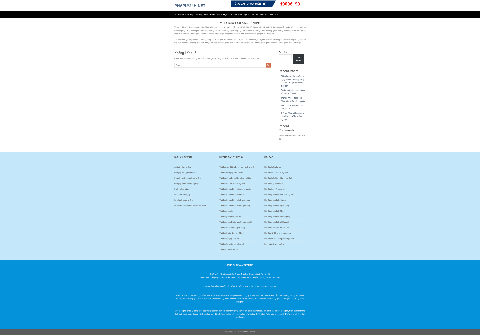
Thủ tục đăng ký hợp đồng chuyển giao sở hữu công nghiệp (292, 116)
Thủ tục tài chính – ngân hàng (232, 228)
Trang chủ (179, 15)
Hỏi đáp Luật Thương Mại (275, 189)
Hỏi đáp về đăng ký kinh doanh (277, 233)
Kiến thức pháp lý (258, 15)
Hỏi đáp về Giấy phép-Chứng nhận (279, 239)
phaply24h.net (186, 6)
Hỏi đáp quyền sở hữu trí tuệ (276, 228)
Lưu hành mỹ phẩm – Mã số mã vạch (190, 206)
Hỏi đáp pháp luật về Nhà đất (276, 222)
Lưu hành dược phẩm (183, 200)
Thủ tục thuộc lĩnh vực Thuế (231, 233)
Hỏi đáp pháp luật (239, 15)
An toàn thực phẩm (182, 167)
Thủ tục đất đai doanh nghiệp (232, 184)
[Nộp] (268, 65)
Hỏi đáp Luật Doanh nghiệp (276, 173)
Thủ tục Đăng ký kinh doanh (231, 173)
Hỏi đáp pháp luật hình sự (275, 200)
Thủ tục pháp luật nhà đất (230, 217)
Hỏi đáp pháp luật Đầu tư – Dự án (278, 195)
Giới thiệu (189, 15)
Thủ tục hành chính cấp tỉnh (231, 195)
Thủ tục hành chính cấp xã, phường (234, 206)
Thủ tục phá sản (226, 211)
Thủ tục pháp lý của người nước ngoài (235, 222)
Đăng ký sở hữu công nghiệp (186, 184)
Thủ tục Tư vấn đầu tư (228, 250)
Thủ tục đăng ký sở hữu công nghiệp (235, 178)
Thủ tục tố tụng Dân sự (229, 239)
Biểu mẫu (274, 15)
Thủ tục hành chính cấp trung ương (234, 200)
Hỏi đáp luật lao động (273, 184)
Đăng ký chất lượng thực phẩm (187, 178)
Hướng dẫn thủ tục (218, 15)
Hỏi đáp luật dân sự (272, 167)
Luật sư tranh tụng (182, 195)
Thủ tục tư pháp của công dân (232, 244)
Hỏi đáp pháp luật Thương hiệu (277, 217)
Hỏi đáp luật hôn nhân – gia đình (278, 178)
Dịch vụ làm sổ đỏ (181, 189)
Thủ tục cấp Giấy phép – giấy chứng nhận (237, 167)
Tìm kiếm (283, 52)
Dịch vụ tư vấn (202, 15)
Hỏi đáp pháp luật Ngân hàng (276, 206)
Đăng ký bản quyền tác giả (185, 173)
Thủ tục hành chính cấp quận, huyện (235, 189)
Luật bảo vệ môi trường (274, 244)
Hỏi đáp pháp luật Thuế (274, 211)
